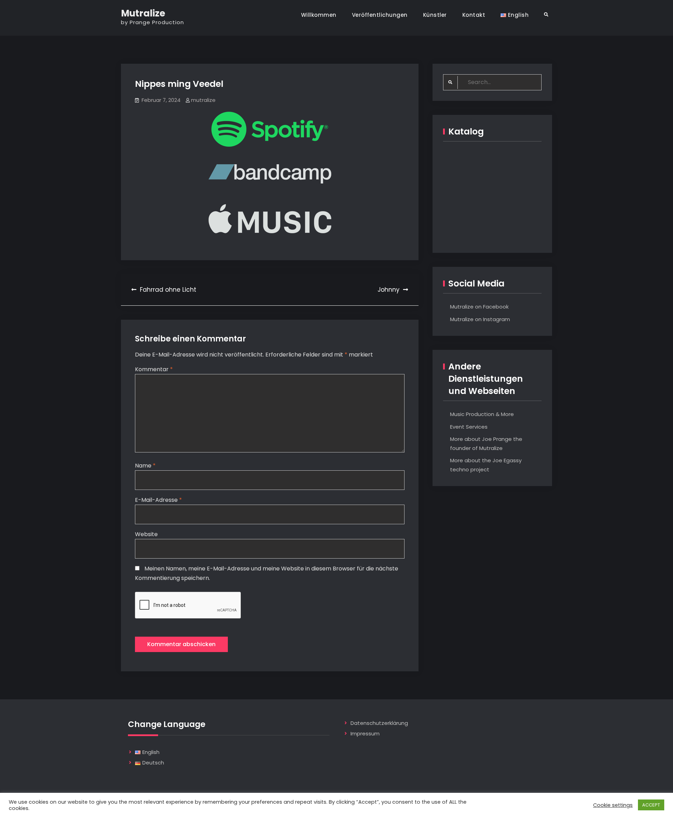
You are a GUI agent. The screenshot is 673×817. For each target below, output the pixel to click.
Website (146, 534)
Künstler (435, 15)
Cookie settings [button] (613, 805)
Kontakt (473, 15)
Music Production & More (482, 414)
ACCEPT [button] (651, 805)
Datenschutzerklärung (379, 723)
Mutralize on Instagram (480, 319)
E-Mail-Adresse (158, 500)
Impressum (365, 733)
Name (145, 466)
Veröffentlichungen (380, 15)
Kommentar (154, 369)
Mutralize (143, 13)
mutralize (203, 100)
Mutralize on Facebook (479, 306)
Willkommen (318, 15)
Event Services (469, 426)
